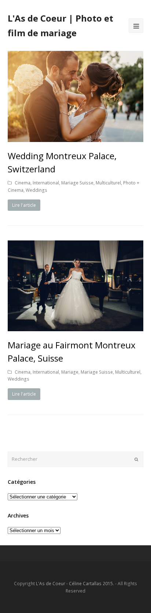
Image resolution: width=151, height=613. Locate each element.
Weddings (36, 190)
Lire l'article (24, 205)
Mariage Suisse (77, 183)
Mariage (69, 372)
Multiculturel (108, 183)
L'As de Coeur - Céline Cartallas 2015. (75, 583)
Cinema (22, 183)
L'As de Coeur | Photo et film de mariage (60, 25)
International (46, 183)
